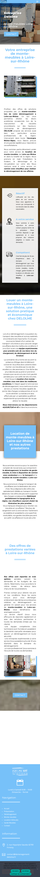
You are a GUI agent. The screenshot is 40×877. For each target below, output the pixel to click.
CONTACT (11, 34)
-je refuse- (25, 871)
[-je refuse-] (37, 869)
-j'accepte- (15, 871)
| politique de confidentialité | (20, 874)
